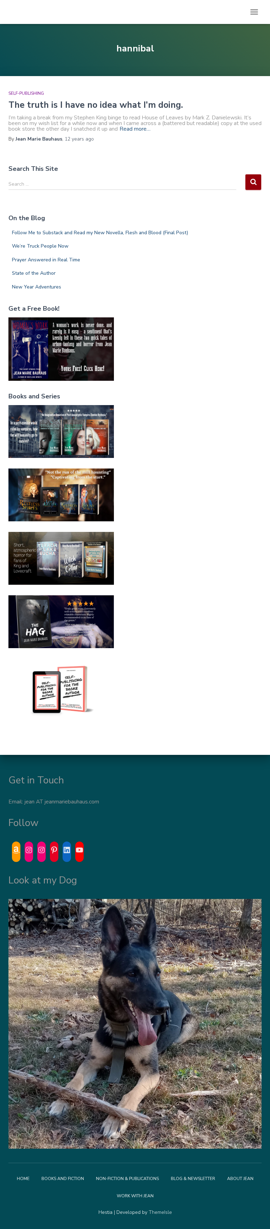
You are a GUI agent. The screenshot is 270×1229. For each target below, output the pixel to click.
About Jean (240, 1178)
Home (23, 1178)
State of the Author (34, 273)
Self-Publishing (26, 93)
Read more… (135, 129)
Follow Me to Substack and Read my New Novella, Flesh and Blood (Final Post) (100, 232)
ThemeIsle (160, 1212)
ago (79, 139)
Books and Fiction (62, 1178)
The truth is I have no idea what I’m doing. (95, 105)
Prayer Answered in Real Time (46, 259)
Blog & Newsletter (193, 1178)
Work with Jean (135, 1196)
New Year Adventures (36, 287)
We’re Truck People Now (40, 246)
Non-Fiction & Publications (127, 1178)
